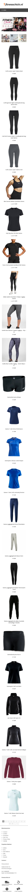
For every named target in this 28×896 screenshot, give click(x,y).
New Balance (6, 851)
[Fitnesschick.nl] (14, 4)
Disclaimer (5, 835)
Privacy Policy (6, 839)
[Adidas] (14, 38)
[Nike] (22, 38)
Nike (4, 853)
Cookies (5, 833)
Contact (5, 832)
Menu (4, 10)
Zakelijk (5, 841)
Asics (4, 849)
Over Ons (5, 837)
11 (12, 823)
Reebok (5, 857)
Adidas (5, 848)
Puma (4, 855)
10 (9, 823)
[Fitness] (5, 38)
